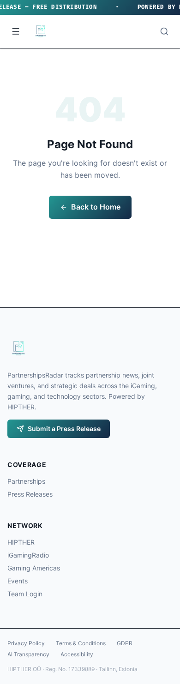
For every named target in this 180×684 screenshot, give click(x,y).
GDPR (124, 643)
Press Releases (30, 494)
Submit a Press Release (64, 428)
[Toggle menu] (15, 31)
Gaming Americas (33, 568)
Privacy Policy (26, 643)
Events (17, 581)
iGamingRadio (28, 555)
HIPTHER (21, 542)
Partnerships (26, 481)
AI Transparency (28, 654)
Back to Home (95, 206)
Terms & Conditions (81, 643)
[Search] (164, 31)
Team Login (24, 594)
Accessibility (76, 654)
